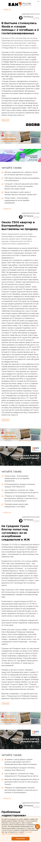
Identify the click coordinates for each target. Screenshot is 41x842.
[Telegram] (33, 124)
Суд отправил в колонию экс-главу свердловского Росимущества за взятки (21, 491)
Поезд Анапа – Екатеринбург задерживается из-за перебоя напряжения (16, 200)
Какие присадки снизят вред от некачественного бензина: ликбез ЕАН (20, 193)
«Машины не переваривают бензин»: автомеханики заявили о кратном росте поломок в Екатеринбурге (21, 498)
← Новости (6, 9)
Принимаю (20, 838)
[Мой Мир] (35, 124)
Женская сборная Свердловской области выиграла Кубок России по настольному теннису (21, 782)
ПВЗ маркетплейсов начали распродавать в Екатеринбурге (22, 179)
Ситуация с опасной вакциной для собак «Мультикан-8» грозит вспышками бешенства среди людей (21, 186)
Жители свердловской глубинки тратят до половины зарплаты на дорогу (21, 174)
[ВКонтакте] (27, 124)
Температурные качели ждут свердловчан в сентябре (16, 505)
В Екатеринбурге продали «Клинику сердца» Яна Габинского (19, 486)
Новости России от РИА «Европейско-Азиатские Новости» (15, 4)
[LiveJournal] (38, 124)
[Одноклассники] (30, 124)
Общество (5, 120)
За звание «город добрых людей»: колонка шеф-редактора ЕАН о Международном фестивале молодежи (20, 762)
